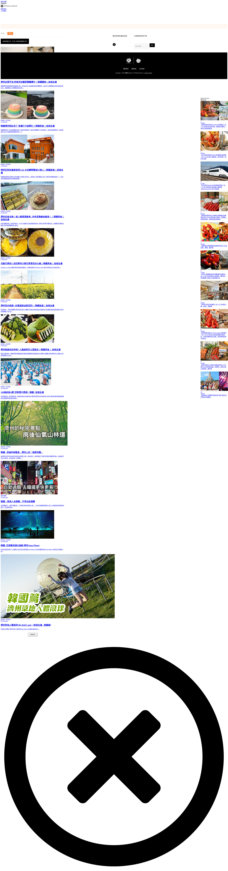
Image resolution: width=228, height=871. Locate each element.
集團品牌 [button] (3, 3)
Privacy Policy (148, 73)
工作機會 (3, 10)
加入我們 (141, 68)
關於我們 (125, 68)
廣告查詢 (3, 9)
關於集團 (3, 1)
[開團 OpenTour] (5, 19)
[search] (1, 21)
